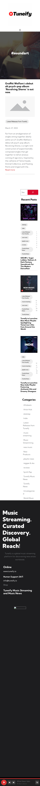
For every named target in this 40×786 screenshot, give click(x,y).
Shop (5, 585)
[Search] (33, 192)
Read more (10, 170)
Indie (23, 228)
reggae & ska (28, 463)
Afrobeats (27, 405)
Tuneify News (25, 254)
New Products (26, 453)
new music (24, 237)
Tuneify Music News (25, 249)
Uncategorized (29, 492)
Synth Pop (27, 472)
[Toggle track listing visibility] (37, 782)
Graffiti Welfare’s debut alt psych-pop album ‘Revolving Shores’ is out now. (19, 88)
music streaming (26, 301)
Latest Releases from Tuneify (17, 121)
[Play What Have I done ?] (4, 782)
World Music (28, 498)
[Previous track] (9, 782)
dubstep (24, 224)
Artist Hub (27, 409)
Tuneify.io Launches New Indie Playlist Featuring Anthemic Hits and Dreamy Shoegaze (29, 387)
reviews (24, 245)
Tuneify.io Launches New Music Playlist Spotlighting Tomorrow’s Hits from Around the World (29, 323)
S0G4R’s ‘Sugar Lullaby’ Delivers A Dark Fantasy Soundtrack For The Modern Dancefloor (28, 263)
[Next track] (13, 782)
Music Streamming (28, 441)
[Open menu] (20, 30)
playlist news (25, 241)
